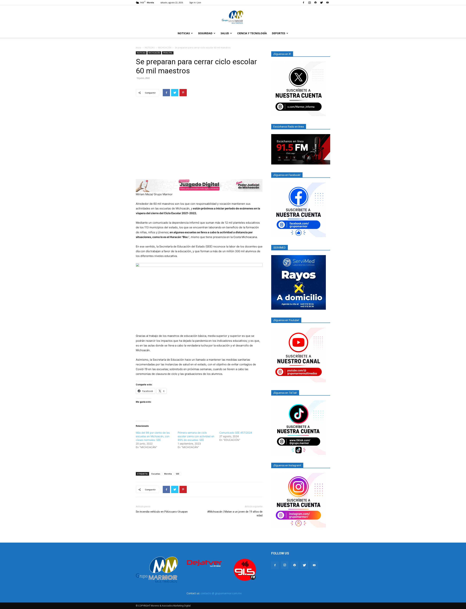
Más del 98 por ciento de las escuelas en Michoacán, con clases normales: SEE (153, 436)
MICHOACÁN (164, 47)
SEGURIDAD (205, 33)
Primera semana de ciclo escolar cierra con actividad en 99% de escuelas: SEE (196, 436)
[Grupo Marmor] (233, 17)
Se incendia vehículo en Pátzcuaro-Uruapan (162, 511)
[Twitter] (321, 2)
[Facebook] (303, 2)
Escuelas (155, 473)
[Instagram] (309, 2)
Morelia (168, 473)
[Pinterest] (183, 92)
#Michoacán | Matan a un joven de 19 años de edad (234, 513)
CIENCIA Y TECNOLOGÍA (252, 33)
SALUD (225, 33)
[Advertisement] (199, 459)
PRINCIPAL (167, 52)
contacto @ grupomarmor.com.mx (221, 593)
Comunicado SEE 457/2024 (235, 432)
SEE (177, 473)
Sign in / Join (195, 2)
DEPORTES (278, 33)
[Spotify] (315, 2)
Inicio (138, 47)
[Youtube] (327, 2)
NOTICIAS (184, 33)
